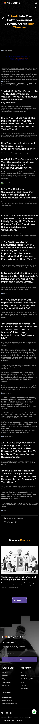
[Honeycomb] (11, 3)
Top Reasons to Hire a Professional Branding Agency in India (18, 578)
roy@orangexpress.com (21, 58)
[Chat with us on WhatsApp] (34, 711)
